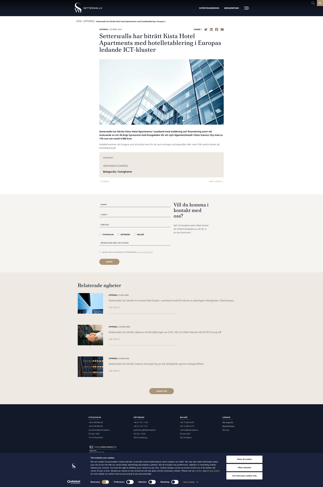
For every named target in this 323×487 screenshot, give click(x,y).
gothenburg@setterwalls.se (145, 430)
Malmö (140, 234)
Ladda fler (161, 391)
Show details (189, 482)
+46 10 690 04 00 (187, 422)
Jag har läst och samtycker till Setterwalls (127, 252)
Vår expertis (227, 422)
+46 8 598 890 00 (96, 422)
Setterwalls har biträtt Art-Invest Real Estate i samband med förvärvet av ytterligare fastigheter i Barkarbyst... (172, 300)
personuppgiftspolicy (144, 252)
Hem (79, 21)
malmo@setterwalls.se (189, 430)
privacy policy (213, 471)
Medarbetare (228, 426)
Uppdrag (89, 21)
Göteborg (125, 234)
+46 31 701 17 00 (141, 422)
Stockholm (108, 234)
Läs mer (113, 307)
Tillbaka (105, 181)
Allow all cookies (244, 459)
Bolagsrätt (109, 171)
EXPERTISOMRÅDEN (209, 8)
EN (320, 3)
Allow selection (244, 467)
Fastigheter (125, 171)
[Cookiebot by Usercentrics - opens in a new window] (74, 482)
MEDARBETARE (231, 8)
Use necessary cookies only (244, 476)
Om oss (225, 430)
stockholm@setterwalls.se (99, 430)
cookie (198, 471)
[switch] (130, 482)
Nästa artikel (215, 181)
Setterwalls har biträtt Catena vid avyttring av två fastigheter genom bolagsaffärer (156, 364)
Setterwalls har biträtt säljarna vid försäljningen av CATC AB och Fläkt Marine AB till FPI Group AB (165, 332)
